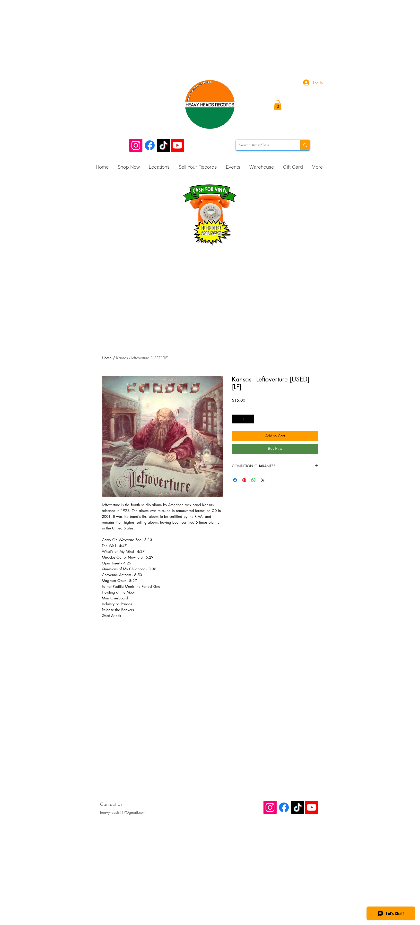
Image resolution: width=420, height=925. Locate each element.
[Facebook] (149, 145)
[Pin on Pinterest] (244, 480)
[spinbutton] (243, 419)
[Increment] (250, 419)
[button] (278, 105)
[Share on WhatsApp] (253, 480)
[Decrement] (236, 419)
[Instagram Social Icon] (135, 145)
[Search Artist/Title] (305, 145)
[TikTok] (163, 145)
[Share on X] (263, 480)
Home (107, 358)
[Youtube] (177, 145)
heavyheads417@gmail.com (123, 812)
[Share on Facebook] (235, 480)
